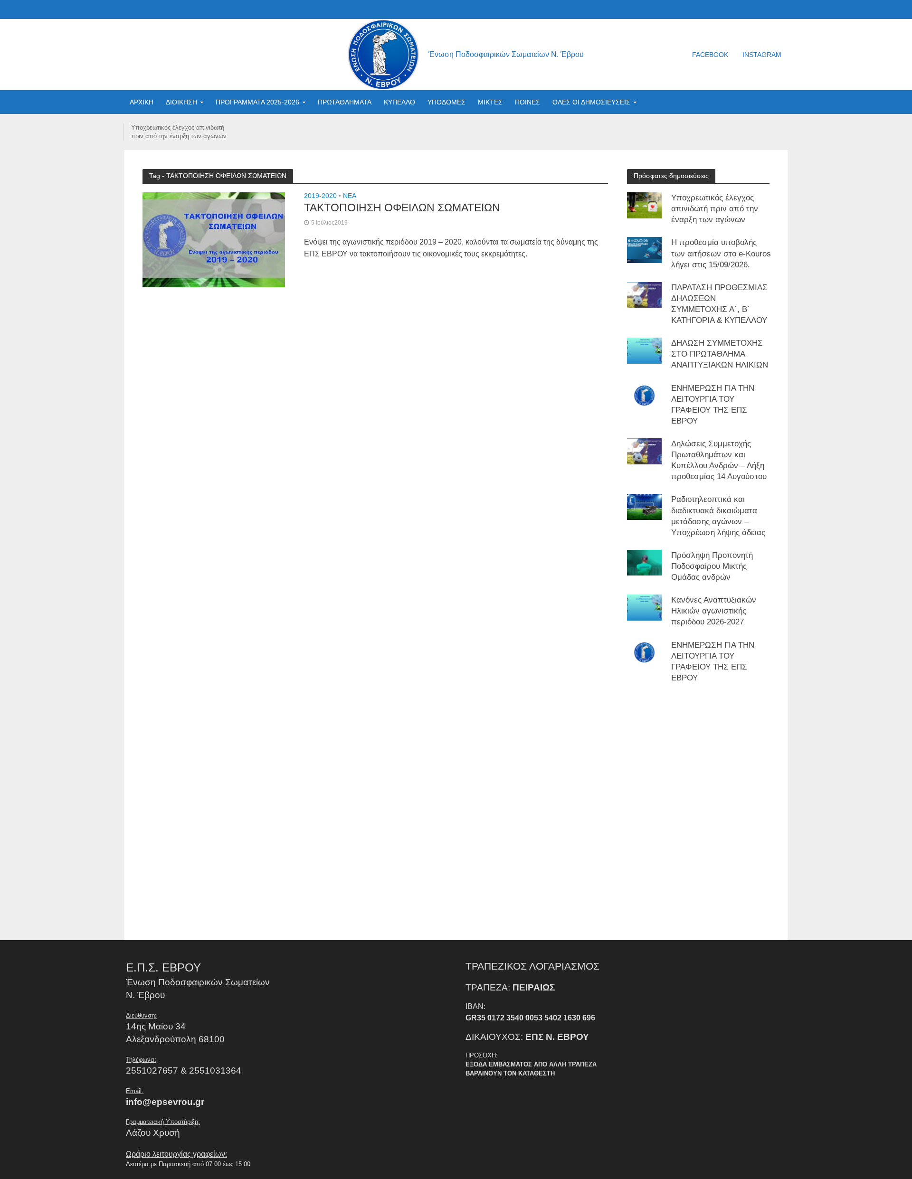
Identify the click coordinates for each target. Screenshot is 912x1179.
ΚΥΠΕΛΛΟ (399, 102)
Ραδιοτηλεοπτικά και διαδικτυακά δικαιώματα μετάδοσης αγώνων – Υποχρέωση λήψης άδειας (718, 516)
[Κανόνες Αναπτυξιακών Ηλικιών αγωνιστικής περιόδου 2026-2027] (644, 607)
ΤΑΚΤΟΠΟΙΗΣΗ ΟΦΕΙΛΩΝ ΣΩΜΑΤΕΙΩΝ (402, 207)
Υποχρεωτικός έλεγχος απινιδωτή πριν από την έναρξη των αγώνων (179, 132)
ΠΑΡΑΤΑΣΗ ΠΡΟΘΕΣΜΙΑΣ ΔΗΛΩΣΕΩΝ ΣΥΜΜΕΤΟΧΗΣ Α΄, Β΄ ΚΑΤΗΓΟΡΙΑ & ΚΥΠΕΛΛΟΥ (719, 304)
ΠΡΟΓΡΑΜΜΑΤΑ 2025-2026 (257, 102)
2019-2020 (320, 195)
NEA (349, 195)
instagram (761, 54)
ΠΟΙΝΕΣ (527, 102)
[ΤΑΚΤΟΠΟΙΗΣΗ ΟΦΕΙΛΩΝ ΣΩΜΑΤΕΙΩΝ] (213, 239)
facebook (710, 54)
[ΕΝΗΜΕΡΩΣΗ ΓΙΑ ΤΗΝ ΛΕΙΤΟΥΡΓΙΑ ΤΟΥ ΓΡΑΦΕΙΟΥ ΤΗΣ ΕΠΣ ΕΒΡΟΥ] (644, 394)
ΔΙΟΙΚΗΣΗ (181, 102)
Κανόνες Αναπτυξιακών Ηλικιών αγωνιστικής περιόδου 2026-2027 (713, 610)
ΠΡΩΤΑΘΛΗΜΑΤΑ (344, 102)
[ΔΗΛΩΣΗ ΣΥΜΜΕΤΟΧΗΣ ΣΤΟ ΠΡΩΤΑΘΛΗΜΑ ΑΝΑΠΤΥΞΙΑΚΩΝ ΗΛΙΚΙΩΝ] (644, 350)
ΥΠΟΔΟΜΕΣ (447, 102)
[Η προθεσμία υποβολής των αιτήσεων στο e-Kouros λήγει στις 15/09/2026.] (644, 249)
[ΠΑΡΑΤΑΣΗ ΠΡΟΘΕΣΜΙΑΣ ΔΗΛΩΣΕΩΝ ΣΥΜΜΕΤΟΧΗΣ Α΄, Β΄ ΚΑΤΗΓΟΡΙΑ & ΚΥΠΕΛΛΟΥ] (644, 294)
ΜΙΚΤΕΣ (490, 102)
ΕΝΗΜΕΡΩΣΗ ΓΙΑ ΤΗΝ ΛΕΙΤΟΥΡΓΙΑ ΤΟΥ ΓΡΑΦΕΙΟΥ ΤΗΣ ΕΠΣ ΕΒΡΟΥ (712, 404)
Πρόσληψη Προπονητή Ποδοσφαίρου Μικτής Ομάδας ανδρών (712, 566)
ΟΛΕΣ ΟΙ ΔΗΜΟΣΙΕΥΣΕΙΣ (591, 102)
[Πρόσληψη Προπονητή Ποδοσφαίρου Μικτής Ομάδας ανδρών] (644, 562)
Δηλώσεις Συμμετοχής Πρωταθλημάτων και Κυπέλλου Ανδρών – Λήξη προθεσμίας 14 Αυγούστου (719, 460)
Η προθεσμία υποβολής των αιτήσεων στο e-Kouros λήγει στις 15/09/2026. (721, 253)
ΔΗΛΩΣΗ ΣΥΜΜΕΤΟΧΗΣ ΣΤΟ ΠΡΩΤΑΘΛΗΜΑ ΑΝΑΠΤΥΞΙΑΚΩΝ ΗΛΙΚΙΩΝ (719, 354)
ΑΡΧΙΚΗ (141, 102)
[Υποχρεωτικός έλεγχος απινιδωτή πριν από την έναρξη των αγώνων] (644, 204)
